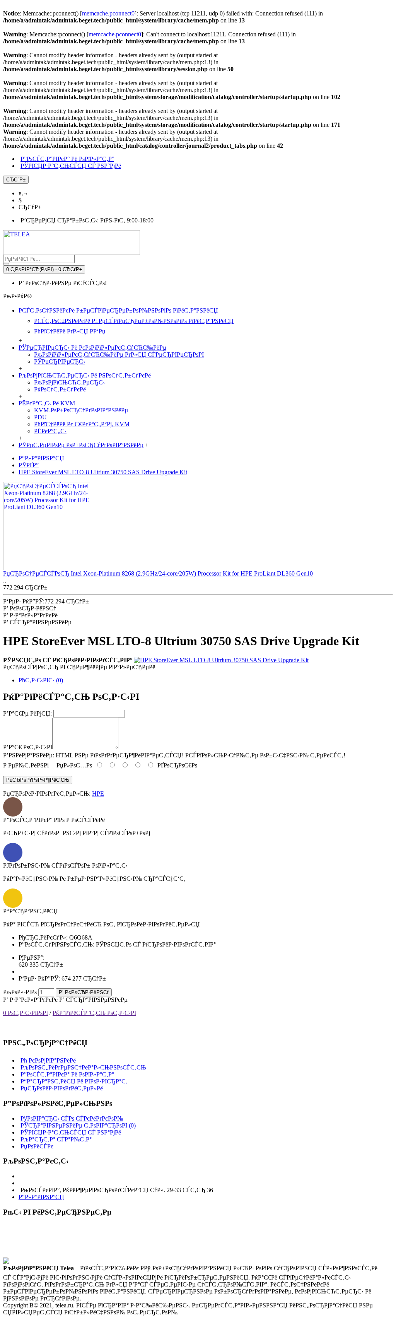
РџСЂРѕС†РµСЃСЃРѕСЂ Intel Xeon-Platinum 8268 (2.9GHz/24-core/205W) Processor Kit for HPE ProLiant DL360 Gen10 (158, 573)
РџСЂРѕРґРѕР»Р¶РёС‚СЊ (37, 780)
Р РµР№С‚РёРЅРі (26, 765)
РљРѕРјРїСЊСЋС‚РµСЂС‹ (69, 382)
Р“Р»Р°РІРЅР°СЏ (41, 1197)
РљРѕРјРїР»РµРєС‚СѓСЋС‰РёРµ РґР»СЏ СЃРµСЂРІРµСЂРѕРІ (119, 354)
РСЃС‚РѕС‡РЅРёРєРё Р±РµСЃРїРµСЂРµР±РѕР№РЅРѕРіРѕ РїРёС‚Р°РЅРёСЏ (134, 321)
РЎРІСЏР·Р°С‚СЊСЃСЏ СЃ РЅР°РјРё (70, 1132)
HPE (98, 793)
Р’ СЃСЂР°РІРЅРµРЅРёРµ (93, 999)
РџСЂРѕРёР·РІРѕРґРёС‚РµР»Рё (61, 1088)
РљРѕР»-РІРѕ (20, 992)
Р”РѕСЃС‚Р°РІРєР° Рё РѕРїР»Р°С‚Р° (67, 1074)
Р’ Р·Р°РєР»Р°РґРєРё (30, 999)
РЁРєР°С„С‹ (50, 431)
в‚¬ (23, 193)
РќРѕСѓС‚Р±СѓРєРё (60, 389)
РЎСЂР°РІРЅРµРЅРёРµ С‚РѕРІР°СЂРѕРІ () (78, 1125)
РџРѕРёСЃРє (36, 1146)
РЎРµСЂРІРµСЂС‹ (59, 361)
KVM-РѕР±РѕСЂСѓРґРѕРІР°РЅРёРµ (81, 410)
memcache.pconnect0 (108, 13)
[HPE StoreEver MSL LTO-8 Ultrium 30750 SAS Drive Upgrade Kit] (221, 660)
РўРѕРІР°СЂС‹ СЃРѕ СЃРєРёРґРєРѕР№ (71, 1118)
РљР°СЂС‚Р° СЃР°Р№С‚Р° (56, 1139)
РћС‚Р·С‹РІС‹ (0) (41, 680)
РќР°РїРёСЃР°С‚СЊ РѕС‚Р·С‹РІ (94, 1013)
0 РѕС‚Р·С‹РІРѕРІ (25, 1013)
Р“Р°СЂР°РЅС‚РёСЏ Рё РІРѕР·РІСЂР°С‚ (74, 1081)
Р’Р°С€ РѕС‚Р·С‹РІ (27, 747)
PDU (40, 417)
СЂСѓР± (30, 207)
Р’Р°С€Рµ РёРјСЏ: (27, 713)
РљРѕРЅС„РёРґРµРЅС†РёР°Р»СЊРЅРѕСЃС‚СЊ (83, 1067)
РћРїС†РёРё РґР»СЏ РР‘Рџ (70, 331)
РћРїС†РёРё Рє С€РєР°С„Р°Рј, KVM (82, 424)
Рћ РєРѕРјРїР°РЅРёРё (48, 1060)
